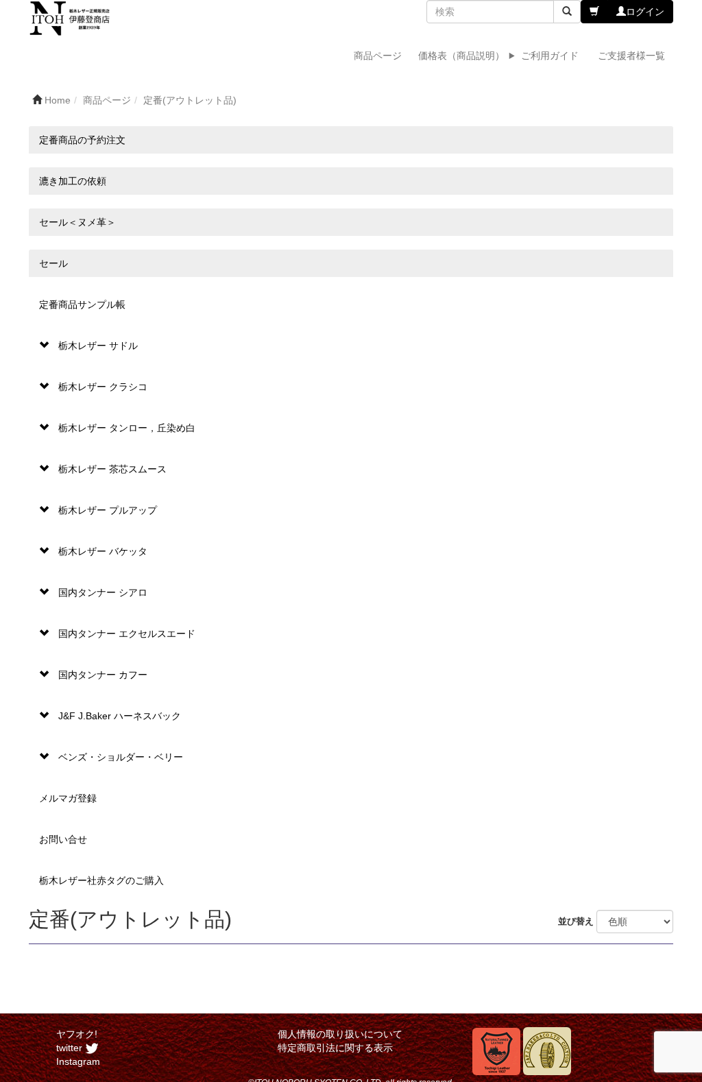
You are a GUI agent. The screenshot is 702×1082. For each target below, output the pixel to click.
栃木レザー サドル (98, 345)
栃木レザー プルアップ (107, 510)
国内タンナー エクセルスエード (126, 633)
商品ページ (378, 55)
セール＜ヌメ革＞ (77, 222)
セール (53, 263)
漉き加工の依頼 (72, 181)
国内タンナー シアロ (102, 592)
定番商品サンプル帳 (82, 304)
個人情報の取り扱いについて (340, 1034)
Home (58, 100)
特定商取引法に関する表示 (335, 1047)
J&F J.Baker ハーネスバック (119, 715)
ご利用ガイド (550, 55)
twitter (70, 1047)
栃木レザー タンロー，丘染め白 (126, 427)
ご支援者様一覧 (631, 55)
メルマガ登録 (68, 798)
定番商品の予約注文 (82, 139)
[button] (594, 11)
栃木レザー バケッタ (102, 551)
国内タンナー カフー (102, 674)
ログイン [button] (645, 11)
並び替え (577, 921)
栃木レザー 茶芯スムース (112, 469)
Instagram (78, 1061)
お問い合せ (63, 839)
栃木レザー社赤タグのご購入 (101, 880)
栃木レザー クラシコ (102, 386)
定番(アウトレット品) (190, 100)
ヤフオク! (76, 1034)
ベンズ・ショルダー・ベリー (120, 757)
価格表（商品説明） (461, 55)
